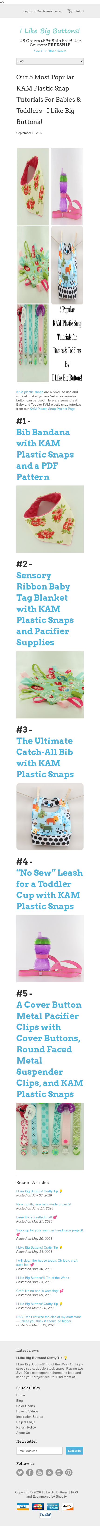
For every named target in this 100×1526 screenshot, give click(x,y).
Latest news (27, 1350)
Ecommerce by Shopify (50, 1496)
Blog (19, 1400)
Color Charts (25, 1406)
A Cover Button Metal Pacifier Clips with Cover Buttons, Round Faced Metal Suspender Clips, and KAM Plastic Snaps (49, 1049)
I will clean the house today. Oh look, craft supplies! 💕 (46, 1263)
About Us (23, 1433)
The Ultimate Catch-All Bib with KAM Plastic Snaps (45, 757)
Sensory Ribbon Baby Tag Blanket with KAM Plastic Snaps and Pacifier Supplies (45, 608)
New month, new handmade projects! (43, 1204)
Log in (27, 11)
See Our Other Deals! (50, 51)
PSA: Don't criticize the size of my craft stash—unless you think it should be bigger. (49, 1319)
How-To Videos (27, 1411)
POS (74, 1492)
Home (20, 1395)
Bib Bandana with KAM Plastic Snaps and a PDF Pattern (45, 454)
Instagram (59, 1472)
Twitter (20, 1472)
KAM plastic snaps (29, 392)
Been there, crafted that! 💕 (36, 1217)
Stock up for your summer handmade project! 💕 (49, 1232)
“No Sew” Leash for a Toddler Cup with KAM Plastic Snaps (49, 889)
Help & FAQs (25, 1422)
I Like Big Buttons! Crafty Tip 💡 (39, 1191)
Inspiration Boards (29, 1416)
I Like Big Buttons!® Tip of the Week (42, 1278)
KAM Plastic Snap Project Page (53, 409)
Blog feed (49, 1472)
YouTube (39, 1472)
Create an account (49, 11)
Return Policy (26, 1427)
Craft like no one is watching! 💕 (39, 1291)
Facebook (29, 1472)
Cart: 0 (79, 11)
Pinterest (69, 1472)
